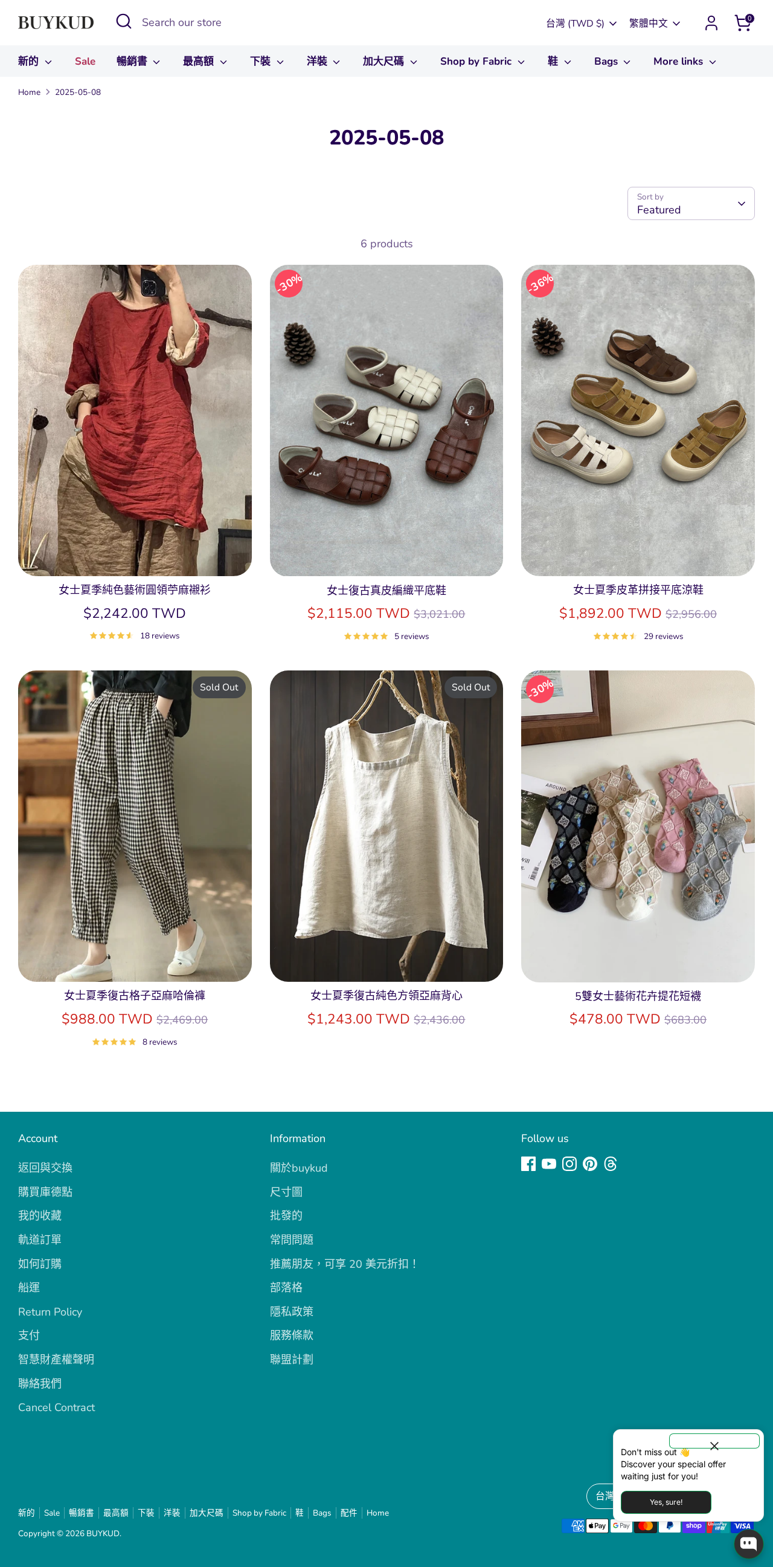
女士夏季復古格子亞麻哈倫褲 (134, 995)
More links (679, 61)
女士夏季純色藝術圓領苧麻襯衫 (135, 590)
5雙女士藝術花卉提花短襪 (638, 996)
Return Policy (50, 1312)
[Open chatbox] (748, 1544)
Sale (85, 61)
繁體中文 (648, 23)
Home (29, 92)
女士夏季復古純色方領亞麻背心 (386, 995)
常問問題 (291, 1240)
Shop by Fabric (477, 61)
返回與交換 (45, 1168)
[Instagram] (569, 1164)
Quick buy (135, 555)
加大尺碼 (385, 61)
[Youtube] (549, 1164)
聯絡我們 (40, 1384)
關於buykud (299, 1168)
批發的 (286, 1216)
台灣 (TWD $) (575, 23)
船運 (29, 1287)
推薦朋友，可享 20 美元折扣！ (345, 1264)
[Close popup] (714, 1441)
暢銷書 (133, 61)
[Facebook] (528, 1164)
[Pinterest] (590, 1164)
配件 (349, 1513)
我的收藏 (40, 1216)
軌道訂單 (40, 1240)
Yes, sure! (666, 1502)
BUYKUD (103, 1533)
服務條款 (291, 1335)
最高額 (200, 61)
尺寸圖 (286, 1192)
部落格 (286, 1287)
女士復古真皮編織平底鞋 (386, 590)
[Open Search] (124, 21)
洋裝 (318, 61)
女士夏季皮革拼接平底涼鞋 (638, 590)
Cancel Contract (56, 1407)
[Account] (711, 23)
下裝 (262, 61)
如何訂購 (40, 1264)
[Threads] (610, 1164)
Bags (607, 61)
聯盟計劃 (291, 1359)
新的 (30, 61)
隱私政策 (291, 1312)
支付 (29, 1335)
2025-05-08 (78, 92)
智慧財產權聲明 (56, 1359)
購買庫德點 (45, 1192)
